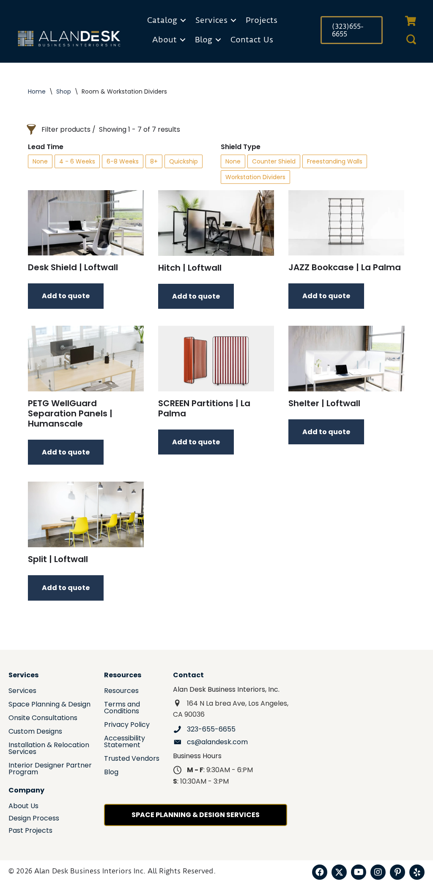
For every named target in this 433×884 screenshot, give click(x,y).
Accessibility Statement (124, 742)
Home (37, 91)
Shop (63, 91)
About (164, 39)
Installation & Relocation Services (48, 749)
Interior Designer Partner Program (50, 769)
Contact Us (251, 39)
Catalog (162, 20)
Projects (261, 20)
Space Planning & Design (49, 705)
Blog (203, 39)
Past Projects (30, 831)
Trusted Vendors (131, 759)
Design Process (33, 819)
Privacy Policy (127, 725)
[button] (183, 20)
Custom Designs (35, 732)
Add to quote (66, 296)
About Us (23, 807)
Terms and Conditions (122, 708)
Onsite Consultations (42, 719)
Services (211, 20)
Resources (121, 691)
